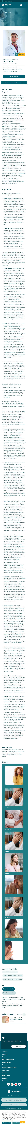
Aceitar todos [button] (16, 1122)
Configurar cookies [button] (7, 1122)
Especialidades (6, 1062)
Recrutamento (6, 1075)
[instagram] (12, 1084)
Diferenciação (14, 82)
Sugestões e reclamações (9, 1067)
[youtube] (15, 1084)
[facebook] (8, 1084)
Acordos (4, 1073)
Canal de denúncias (7, 1081)
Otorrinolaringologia (13, 59)
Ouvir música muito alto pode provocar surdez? (16, 1018)
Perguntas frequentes (8, 1059)
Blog (3, 1057)
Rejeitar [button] (22, 1122)
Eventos (4, 1065)
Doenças (22, 82)
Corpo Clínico (6, 1070)
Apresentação (4, 82)
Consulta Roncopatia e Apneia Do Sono (12, 71)
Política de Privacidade (7, 1119)
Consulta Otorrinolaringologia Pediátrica (12, 69)
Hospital (4, 1054)
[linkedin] (19, 1084)
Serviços (4, 1078)
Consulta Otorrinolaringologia (10, 67)
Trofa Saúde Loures (13, 1096)
